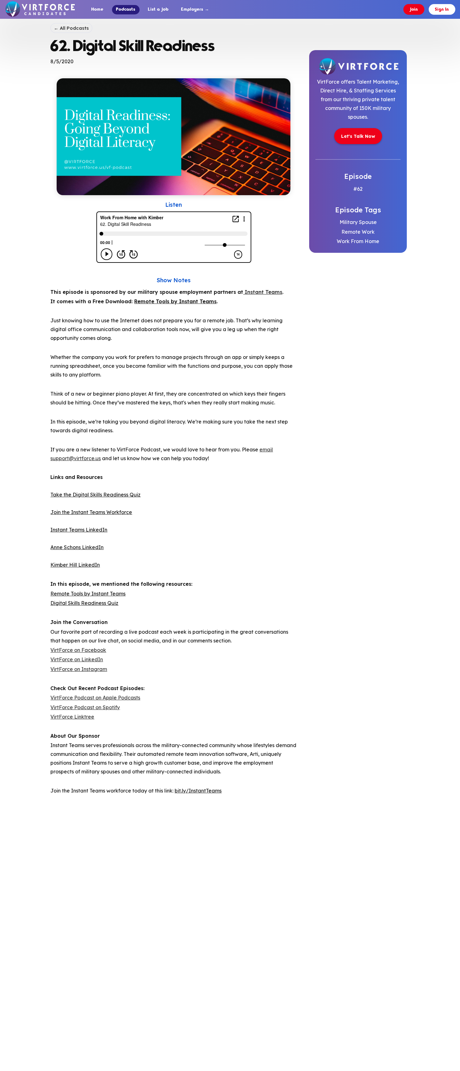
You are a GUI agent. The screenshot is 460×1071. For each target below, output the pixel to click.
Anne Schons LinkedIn (77, 547)
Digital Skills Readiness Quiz (84, 603)
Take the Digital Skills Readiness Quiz (95, 494)
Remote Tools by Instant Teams (175, 301)
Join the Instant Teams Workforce (91, 512)
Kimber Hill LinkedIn (75, 565)
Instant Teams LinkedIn (78, 530)
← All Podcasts (71, 28)
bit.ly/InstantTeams (198, 791)
